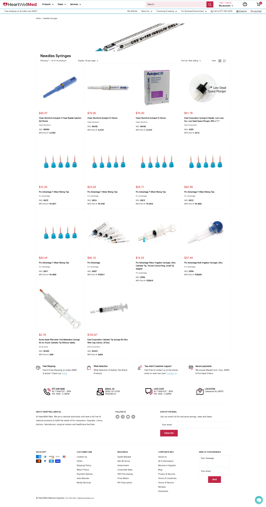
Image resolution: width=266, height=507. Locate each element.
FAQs (64, 373)
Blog (160, 470)
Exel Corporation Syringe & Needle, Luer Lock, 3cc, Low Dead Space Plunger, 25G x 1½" (204, 119)
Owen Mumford (45, 125)
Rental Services (84, 483)
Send (214, 479)
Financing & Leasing (165, 11)
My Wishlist (132, 11)
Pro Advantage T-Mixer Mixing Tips (54, 192)
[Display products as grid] (220, 61)
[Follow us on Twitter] (117, 417)
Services (74, 4)
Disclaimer (163, 491)
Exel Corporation (190, 125)
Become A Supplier (167, 465)
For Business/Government (192, 11)
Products (46, 4)
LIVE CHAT (159, 389)
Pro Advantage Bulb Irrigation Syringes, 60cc (203, 263)
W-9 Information (165, 461)
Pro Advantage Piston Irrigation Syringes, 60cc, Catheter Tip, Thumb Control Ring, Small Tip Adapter (156, 266)
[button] (259, 500)
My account (225, 6)
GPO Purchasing (125, 474)
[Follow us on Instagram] (123, 417)
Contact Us (172, 373)
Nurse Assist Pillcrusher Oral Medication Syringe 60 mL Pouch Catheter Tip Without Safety (59, 341)
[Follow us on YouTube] (128, 417)
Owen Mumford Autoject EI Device (102, 118)
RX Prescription (124, 483)
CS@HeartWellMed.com (85, 498)
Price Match (123, 478)
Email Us (243, 11)
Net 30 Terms (123, 461)
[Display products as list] (224, 61)
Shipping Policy (84, 465)
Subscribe (169, 433)
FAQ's (79, 461)
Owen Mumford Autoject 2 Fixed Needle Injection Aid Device (60, 119)
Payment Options (85, 474)
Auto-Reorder (83, 478)
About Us (145, 11)
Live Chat (257, 11)
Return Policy (83, 470)
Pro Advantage (44, 196)
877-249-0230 (58, 389)
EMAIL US (109, 389)
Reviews (162, 487)
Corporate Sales (124, 470)
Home (38, 18)
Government (123, 465)
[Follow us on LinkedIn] (133, 417)
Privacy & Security (166, 474)
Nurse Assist (43, 347)
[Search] (209, 4)
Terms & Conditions (167, 478)
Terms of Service (166, 483)
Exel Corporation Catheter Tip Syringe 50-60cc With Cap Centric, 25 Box (107, 341)
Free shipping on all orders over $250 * (21, 11)
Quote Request (124, 457)
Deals (60, 4)
